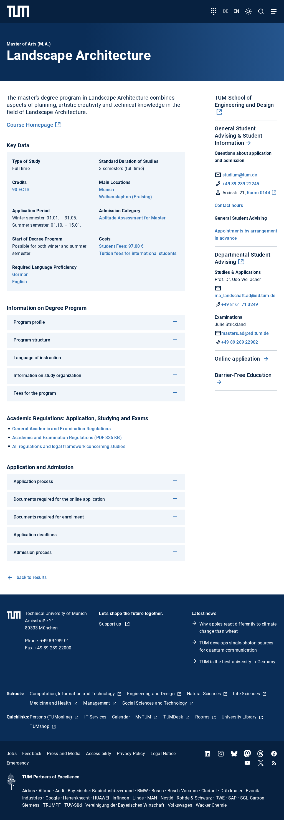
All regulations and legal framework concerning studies (68, 446)
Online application (238, 358)
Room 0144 (258, 192)
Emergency (18, 763)
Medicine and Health (51, 703)
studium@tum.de (239, 175)
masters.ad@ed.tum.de (245, 333)
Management (97, 703)
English (19, 281)
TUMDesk (173, 717)
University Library (240, 717)
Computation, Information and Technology (73, 693)
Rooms (203, 717)
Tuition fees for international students (137, 253)
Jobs (12, 753)
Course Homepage (30, 125)
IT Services (95, 717)
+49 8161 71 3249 (239, 304)
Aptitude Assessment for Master (132, 218)
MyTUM (143, 717)
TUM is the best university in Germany (237, 661)
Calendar (121, 717)
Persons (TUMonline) (51, 717)
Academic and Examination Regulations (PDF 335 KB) (67, 437)
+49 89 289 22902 (239, 342)
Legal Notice (163, 753)
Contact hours (229, 205)
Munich (106, 189)
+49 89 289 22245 (240, 183)
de (225, 11)
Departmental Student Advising (242, 258)
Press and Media (63, 753)
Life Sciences (247, 693)
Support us (110, 624)
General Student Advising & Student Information (239, 135)
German (20, 274)
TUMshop (40, 726)
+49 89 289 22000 (53, 648)
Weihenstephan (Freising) (125, 196)
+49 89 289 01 (54, 640)
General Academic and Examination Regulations (61, 428)
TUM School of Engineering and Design (244, 101)
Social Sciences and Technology (155, 703)
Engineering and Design (151, 693)
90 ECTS (20, 189)
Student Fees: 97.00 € (121, 246)
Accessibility (98, 753)
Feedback (32, 753)
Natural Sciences (204, 693)
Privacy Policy (131, 753)
